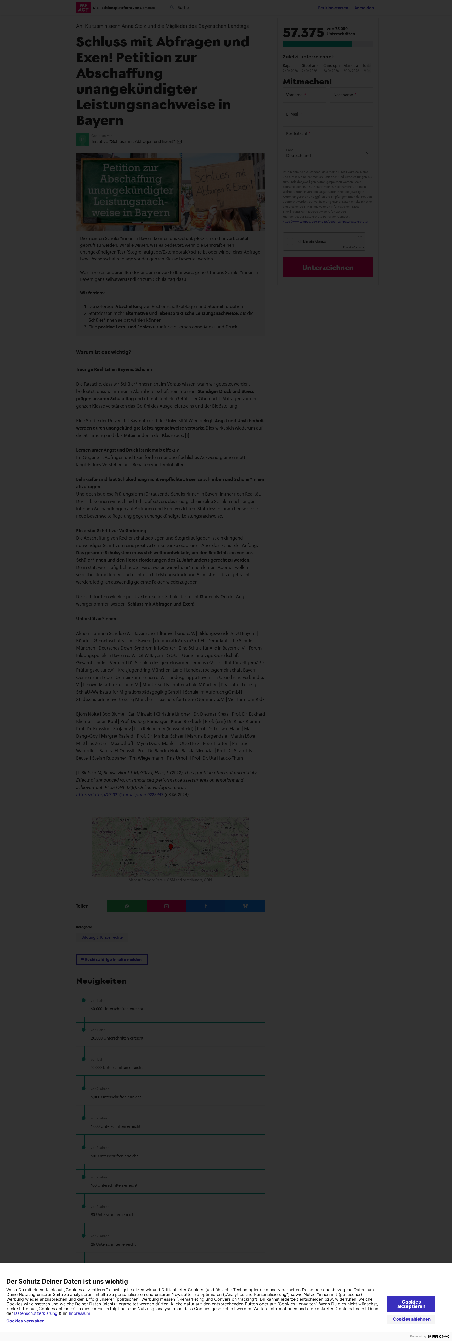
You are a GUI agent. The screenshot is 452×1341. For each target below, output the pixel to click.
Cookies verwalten (25, 1321)
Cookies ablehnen (412, 1319)
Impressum (79, 1313)
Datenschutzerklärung (36, 1313)
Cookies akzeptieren (411, 1304)
